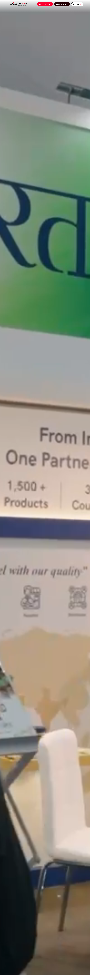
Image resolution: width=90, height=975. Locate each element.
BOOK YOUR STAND (45, 4)
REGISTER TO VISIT (62, 4)
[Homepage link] (18, 4)
